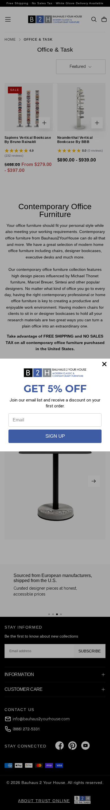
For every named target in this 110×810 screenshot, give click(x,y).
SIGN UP (55, 436)
